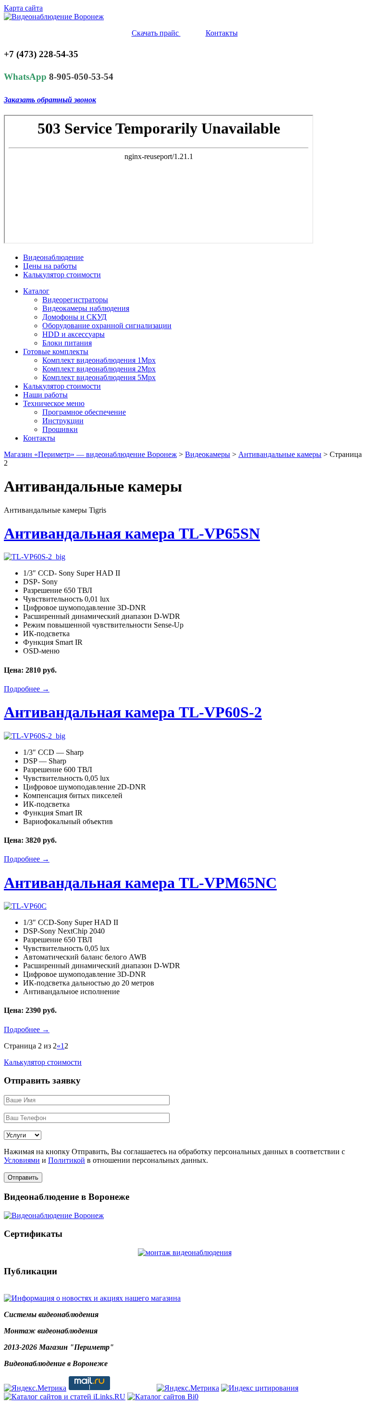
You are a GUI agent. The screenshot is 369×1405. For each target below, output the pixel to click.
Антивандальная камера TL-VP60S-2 (133, 712)
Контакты (222, 33)
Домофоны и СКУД (74, 317)
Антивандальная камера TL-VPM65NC (140, 882)
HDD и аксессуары (73, 334)
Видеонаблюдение (53, 257)
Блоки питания (67, 343)
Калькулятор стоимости (62, 275)
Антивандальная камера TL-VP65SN (132, 533)
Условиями (22, 1160)
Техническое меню (54, 403)
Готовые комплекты (55, 351)
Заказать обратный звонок (50, 100)
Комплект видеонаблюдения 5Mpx (99, 377)
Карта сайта (23, 8)
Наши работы (45, 395)
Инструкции (63, 421)
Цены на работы (50, 266)
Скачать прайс (156, 33)
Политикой (66, 1160)
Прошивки (60, 429)
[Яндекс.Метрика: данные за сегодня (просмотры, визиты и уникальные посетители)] (35, 1388)
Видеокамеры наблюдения (85, 308)
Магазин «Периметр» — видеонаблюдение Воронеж (90, 454)
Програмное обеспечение (84, 412)
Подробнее (26, 689)
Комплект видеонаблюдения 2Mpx (99, 369)
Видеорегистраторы (75, 300)
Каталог (36, 291)
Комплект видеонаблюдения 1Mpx (99, 360)
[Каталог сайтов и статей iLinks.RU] (64, 1397)
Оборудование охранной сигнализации (107, 325)
